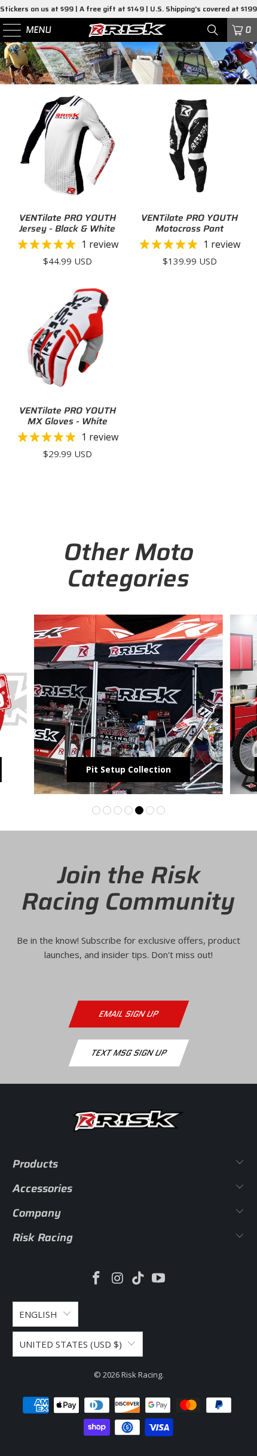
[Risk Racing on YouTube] (159, 1278)
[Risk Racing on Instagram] (118, 1278)
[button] (96, 810)
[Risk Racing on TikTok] (139, 1278)
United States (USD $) (70, 1344)
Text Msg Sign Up (129, 1053)
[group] (128, 704)
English (38, 1314)
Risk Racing (141, 1374)
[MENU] (6, 30)
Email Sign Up (128, 1014)
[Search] (212, 30)
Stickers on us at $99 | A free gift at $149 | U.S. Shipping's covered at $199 (128, 8)
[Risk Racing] (129, 30)
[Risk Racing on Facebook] (97, 1278)
